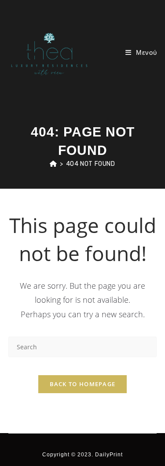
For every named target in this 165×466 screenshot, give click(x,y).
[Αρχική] (53, 164)
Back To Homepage (83, 384)
